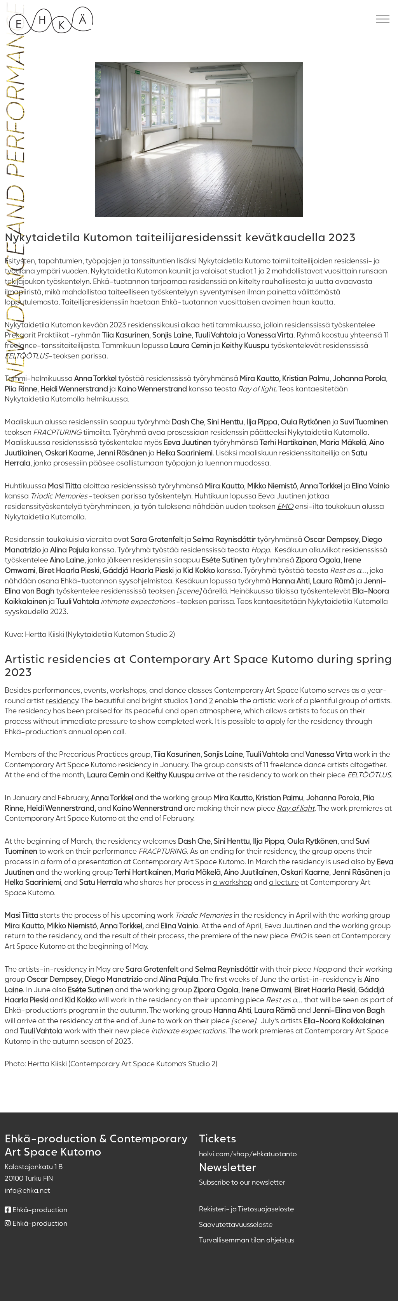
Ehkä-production (39, 1209)
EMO (285, 506)
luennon (218, 462)
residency (62, 700)
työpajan (180, 462)
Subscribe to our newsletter (242, 1182)
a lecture (284, 881)
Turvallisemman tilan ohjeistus (246, 1239)
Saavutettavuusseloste (235, 1224)
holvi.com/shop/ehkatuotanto (248, 1153)
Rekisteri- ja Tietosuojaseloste (246, 1208)
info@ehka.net (27, 1190)
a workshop (232, 881)
